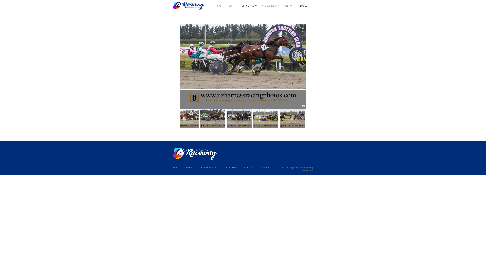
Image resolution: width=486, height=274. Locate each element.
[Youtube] (312, 155)
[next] (301, 65)
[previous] (184, 65)
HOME (176, 167)
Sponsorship (269, 6)
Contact (289, 6)
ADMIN (266, 167)
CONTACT (249, 167)
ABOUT (190, 167)
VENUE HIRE (230, 167)
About (230, 6)
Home (218, 6)
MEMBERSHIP (208, 167)
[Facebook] (308, 155)
